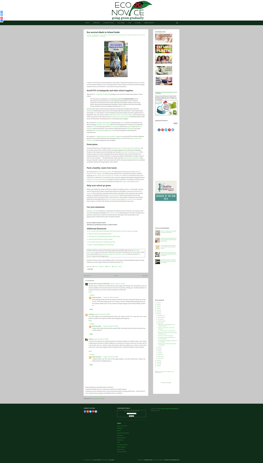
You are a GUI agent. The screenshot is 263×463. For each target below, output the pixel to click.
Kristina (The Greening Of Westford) (99, 283)
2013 (158, 313)
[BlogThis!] (89, 269)
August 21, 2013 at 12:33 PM (102, 314)
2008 (158, 365)
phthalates (90, 111)
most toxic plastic (117, 99)
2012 (158, 360)
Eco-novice (97, 459)
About (87, 22)
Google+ (109, 266)
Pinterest (118, 254)
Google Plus (111, 254)
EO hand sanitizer (113, 195)
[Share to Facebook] (92, 269)
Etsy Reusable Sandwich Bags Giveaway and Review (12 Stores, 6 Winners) (169, 254)
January (160, 358)
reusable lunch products (105, 171)
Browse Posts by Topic (123, 433)
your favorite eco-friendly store (113, 175)
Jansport (129, 126)
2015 (158, 310)
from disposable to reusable (124, 35)
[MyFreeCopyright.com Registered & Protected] (166, 372)
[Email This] (88, 269)
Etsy (95, 175)
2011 (158, 362)
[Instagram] (172, 130)
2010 (158, 364)
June (159, 349)
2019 (158, 302)
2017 (158, 306)
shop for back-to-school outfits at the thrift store (127, 148)
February (160, 356)
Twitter (123, 254)
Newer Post (87, 275)
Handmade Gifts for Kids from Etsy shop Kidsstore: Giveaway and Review (168, 261)
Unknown (91, 314)
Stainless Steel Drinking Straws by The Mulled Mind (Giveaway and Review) (169, 240)
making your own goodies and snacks (97, 179)
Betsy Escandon (96, 297)
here (121, 138)
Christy (91, 339)
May (159, 351)
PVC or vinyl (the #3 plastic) (101, 94)
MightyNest (130, 128)
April (159, 352)
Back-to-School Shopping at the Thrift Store (101, 244)
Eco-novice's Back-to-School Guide (103, 32)
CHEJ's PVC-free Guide (102, 124)
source (123, 106)
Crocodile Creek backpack (103, 122)
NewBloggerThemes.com (172, 459)
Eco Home (138, 22)
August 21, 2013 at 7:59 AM (117, 283)
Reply (90, 292)
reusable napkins (126, 181)
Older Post (145, 275)
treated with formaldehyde (131, 158)
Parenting (96, 22)
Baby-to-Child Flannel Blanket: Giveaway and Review (168, 232)
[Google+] (162, 130)
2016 (158, 308)
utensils (136, 181)
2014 (158, 312)
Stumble (115, 266)
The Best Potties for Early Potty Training (166, 93)
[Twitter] (166, 130)
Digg (120, 266)
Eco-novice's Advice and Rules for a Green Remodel (166, 338)
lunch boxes (111, 130)
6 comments (103, 36)
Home (116, 275)
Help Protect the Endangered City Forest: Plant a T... (166, 325)
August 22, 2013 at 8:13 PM (110, 357)
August (160, 323)
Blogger (169, 382)
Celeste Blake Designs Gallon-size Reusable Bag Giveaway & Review (168, 247)
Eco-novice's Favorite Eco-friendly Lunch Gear (102, 242)
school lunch (139, 35)
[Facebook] (159, 130)
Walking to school (92, 211)
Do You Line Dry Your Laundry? (165, 335)
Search (119, 430)
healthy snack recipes (93, 181)
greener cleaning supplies (113, 199)
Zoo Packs (94, 126)
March (159, 354)
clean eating (110, 35)
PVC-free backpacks (99, 130)
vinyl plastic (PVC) (94, 36)
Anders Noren (148, 459)
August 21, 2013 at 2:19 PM (110, 326)
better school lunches (130, 199)
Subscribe (120, 428)
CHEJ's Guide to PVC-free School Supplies (121, 115)
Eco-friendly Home (122, 444)
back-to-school (103, 35)
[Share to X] (90, 269)
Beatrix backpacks (114, 126)
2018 (158, 304)
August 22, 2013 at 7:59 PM (100, 339)
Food (129, 22)
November (161, 317)
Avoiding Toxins (108, 22)
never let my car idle (113, 213)
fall (114, 35)
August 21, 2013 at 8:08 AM (110, 297)
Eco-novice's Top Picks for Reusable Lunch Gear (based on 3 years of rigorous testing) (113, 231)
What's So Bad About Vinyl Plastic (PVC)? (100, 234)
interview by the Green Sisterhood (120, 117)
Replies (92, 295)
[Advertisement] (163, 144)
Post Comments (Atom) (97, 398)
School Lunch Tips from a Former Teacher (101, 239)
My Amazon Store (122, 451)
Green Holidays (149, 22)
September (161, 321)
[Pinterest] (169, 130)
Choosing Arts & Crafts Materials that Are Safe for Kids (104, 236)
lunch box (123, 122)
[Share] (1, 20)
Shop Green (120, 22)
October (160, 319)
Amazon (99, 175)
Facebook (105, 254)
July (159, 347)
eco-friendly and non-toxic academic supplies (107, 136)
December (160, 315)
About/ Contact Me (122, 426)
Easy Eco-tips (120, 449)
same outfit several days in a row (130, 152)
